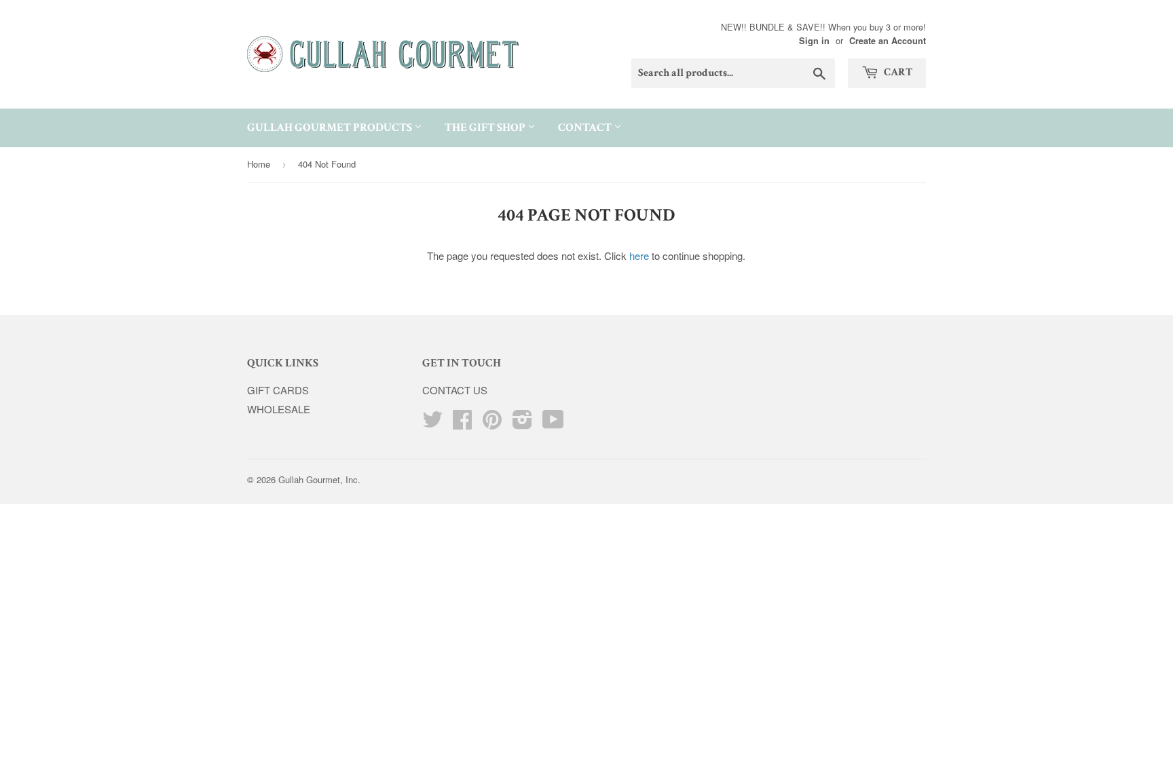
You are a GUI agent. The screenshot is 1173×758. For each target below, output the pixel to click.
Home (258, 163)
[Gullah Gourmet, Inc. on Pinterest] (492, 423)
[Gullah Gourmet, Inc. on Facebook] (462, 423)
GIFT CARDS (278, 390)
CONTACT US (454, 390)
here (639, 255)
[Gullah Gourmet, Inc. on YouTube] (553, 423)
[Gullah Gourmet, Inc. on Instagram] (522, 423)
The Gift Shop (486, 127)
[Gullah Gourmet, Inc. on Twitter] (432, 423)
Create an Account (887, 41)
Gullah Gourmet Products (330, 127)
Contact (586, 127)
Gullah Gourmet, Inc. (319, 479)
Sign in (814, 41)
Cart (897, 72)
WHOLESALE (278, 409)
